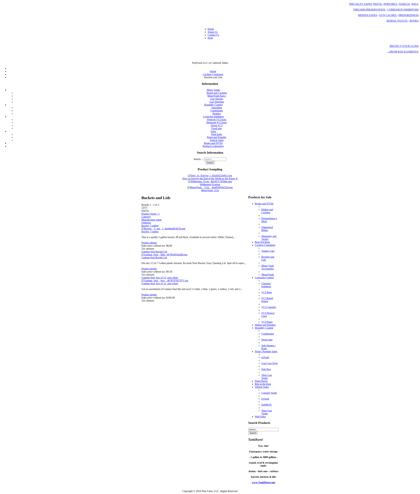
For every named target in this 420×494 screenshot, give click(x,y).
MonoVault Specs (216, 95)
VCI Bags (266, 292)
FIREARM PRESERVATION (369, 9)
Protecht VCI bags (216, 119)
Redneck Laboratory (213, 146)
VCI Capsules (268, 307)
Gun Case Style (269, 363)
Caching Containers (265, 245)
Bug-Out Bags (262, 242)
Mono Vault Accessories (267, 267)
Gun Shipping (216, 101)
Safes (213, 131)
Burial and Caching (217, 93)
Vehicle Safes (217, 140)
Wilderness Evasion (210, 184)
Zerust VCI (216, 125)
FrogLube (216, 128)
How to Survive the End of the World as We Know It (210, 178)
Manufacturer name (151, 219)
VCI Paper (267, 322)
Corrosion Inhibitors (213, 116)
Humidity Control (213, 104)
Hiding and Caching (267, 211)
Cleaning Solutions (266, 285)
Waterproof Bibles (267, 229)
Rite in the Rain (263, 384)
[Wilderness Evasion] (210, 181)
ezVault (265, 357)
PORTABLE (390, 4)
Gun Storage (216, 98)
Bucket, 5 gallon (149, 225)
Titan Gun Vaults (266, 376)
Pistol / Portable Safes (266, 351)
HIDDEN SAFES (367, 15)
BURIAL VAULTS (397, 20)
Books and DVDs (213, 143)
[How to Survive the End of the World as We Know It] (210, 175)
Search (210, 162)
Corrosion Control (264, 277)
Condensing (216, 110)
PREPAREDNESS (409, 15)
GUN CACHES (388, 15)
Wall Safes (216, 134)
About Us (213, 32)
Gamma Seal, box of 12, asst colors (159, 277)
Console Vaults (269, 392)
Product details (149, 242)
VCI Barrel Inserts (267, 300)
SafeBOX (266, 404)
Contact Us (213, 35)
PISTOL (377, 4)
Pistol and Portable (216, 137)
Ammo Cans (267, 251)
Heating (216, 113)
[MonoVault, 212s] (210, 187)
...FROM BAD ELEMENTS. (403, 51)
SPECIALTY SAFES (360, 4)
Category (146, 216)
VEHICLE (404, 4)
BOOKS (414, 20)
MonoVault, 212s (210, 190)
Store (210, 37)
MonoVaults (267, 274)
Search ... (198, 159)
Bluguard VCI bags (216, 122)
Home (211, 29)
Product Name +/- (150, 213)
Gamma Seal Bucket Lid (154, 251)
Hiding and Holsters (265, 324)
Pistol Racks (261, 381)
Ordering (146, 222)
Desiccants (267, 339)
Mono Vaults (213, 90)
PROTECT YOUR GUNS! (404, 46)
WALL (415, 4)
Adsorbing (216, 107)
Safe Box (266, 369)
